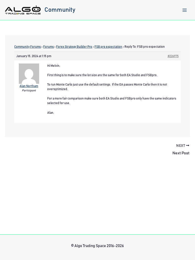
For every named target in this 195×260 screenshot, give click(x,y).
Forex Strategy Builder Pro (74, 46)
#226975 (173, 56)
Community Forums (27, 46)
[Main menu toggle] (184, 10)
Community (59, 10)
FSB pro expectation (108, 46)
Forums (48, 46)
